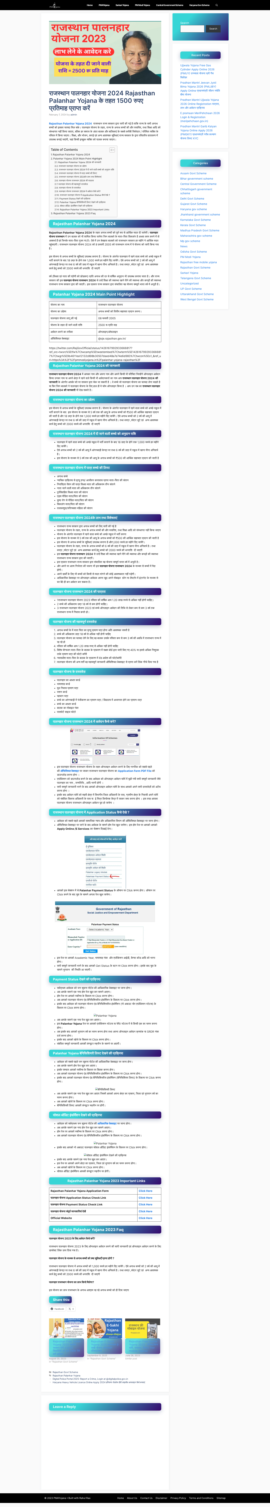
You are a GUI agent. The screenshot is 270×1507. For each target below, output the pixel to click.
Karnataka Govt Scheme (195, 219)
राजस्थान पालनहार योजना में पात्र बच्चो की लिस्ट (78, 173)
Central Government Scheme (169, 5)
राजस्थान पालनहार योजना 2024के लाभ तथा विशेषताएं (80, 177)
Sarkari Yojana (122, 5)
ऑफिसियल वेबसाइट (69, 770)
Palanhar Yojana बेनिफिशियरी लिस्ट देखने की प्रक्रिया (82, 202)
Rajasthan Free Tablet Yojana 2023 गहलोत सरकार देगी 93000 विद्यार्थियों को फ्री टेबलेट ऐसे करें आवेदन (67, 1348)
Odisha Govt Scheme (193, 251)
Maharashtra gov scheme (196, 235)
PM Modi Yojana (142, 5)
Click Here (145, 1197)
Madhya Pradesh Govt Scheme (199, 230)
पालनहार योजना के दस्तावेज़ (70, 187)
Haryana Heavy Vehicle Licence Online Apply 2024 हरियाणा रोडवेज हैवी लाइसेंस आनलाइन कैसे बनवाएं (99, 1382)
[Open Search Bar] (216, 5)
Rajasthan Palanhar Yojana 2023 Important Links (84, 209)
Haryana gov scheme (199, 5)
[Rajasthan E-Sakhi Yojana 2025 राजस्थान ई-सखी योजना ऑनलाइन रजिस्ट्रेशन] (104, 1328)
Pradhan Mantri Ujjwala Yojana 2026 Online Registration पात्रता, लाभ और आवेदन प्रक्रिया (200, 103)
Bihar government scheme (196, 178)
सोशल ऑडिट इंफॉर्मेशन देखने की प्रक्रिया (76, 206)
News (184, 246)
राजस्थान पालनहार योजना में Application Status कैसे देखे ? (85, 195)
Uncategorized (189, 283)
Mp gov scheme (190, 241)
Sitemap (221, 1498)
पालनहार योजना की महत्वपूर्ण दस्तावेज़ (73, 184)
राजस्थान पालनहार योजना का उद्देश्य (73, 166)
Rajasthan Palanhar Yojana (66, 1375)
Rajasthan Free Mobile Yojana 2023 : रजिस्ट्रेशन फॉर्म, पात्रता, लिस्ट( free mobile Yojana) (143, 1346)
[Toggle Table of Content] (110, 150)
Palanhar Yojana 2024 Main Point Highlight (77, 158)
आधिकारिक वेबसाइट (107, 1123)
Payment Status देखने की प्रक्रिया (74, 198)
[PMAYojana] (54, 5)
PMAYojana (104, 5)
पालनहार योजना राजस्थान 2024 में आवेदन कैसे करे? (79, 191)
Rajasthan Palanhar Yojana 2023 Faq (74, 213)
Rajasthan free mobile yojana (198, 262)
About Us (132, 1498)
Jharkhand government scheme (200, 214)
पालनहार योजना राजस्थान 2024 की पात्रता (76, 180)
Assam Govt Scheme (193, 173)
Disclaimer (161, 1498)
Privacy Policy (178, 1498)
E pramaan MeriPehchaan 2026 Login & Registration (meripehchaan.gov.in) (200, 117)
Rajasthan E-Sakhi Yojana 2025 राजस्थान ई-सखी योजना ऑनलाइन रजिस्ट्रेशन (105, 1346)
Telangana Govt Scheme (195, 278)
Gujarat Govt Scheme (193, 203)
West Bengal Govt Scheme (197, 299)
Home (89, 5)
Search (184, 22)
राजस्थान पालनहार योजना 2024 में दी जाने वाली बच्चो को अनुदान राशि (86, 169)
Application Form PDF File (135, 770)
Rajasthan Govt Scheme (65, 1372)
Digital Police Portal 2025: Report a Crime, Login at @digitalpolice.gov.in (90, 1379)
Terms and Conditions (201, 1498)
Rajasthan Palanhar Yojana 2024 (70, 123)
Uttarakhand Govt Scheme (197, 294)
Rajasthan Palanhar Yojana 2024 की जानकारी (79, 162)
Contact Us (146, 1498)
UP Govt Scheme (191, 288)
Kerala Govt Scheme (193, 225)
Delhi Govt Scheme (192, 198)
